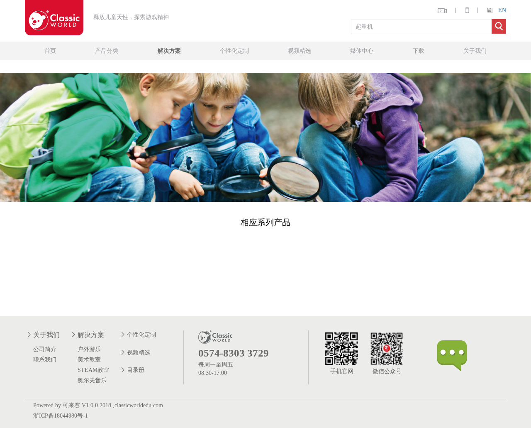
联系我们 (44, 360)
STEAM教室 (93, 370)
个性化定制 (234, 51)
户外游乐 (89, 349)
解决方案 (169, 51)
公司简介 (44, 349)
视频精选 (299, 51)
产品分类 (106, 51)
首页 (50, 51)
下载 (418, 51)
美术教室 (89, 360)
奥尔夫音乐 (92, 380)
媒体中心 (361, 51)
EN (502, 10)
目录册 (135, 370)
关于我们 (475, 51)
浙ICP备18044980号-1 (60, 416)
